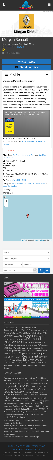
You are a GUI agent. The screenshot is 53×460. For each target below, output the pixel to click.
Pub (11, 356)
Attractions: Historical (25, 381)
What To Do (34, 409)
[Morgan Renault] (27, 216)
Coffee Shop (40, 336)
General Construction (22, 398)
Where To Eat (17, 453)
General (11, 398)
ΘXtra (23, 417)
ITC (39, 345)
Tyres (13, 363)
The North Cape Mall (22, 409)
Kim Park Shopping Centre (21, 348)
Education (34, 394)
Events (17, 455)
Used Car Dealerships (22, 363)
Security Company (10, 360)
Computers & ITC (32, 389)
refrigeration (17, 357)
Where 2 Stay (30, 453)
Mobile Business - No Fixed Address (28, 351)
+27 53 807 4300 (19, 180)
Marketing (8, 350)
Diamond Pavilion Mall (22, 340)
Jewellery (44, 345)
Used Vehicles (35, 362)
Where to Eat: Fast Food (34, 412)
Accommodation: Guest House (33, 378)
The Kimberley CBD (32, 406)
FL (26, 183)
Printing (6, 357)
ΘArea (15, 417)
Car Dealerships (19, 155)
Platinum (7, 403)
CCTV (17, 336)
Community (21, 389)
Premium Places (17, 403)
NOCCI (13, 400)
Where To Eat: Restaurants (33, 414)
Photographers (44, 401)
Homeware (20, 345)
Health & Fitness (35, 398)
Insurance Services (30, 345)
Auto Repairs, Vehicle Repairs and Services (22, 383)
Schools (43, 356)
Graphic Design (39, 343)
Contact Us (40, 455)
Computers (7, 339)
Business (20, 183)
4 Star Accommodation (12, 328)
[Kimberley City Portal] (25, 8)
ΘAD (14, 183)
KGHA (6, 348)
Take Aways (31, 359)
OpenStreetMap (39, 240)
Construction (15, 339)
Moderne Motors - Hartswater (11, 127)
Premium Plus (29, 403)
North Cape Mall (21, 353)
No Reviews (22, 47)
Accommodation (28, 327)
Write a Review (26, 61)
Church (21, 336)
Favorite (10, 150)
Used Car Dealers (10, 186)
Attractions (15, 381)
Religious (37, 403)
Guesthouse (10, 345)
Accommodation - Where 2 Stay (18, 330)
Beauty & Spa (42, 383)
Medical (7, 401)
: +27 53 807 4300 (12, 53)
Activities (7, 381)
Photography (38, 353)
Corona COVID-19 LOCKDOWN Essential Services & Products (24, 392)
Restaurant (30, 356)
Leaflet (24, 240)
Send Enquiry (29, 67)
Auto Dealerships (38, 381)
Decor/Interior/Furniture (20, 395)
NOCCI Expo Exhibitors (28, 400)
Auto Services (17, 332)
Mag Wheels (38, 348)
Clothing (30, 335)
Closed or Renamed (38, 386)
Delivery (23, 339)
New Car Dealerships (36, 183)
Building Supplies (33, 332)
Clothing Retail (9, 389)
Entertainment (42, 394)
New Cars (31, 155)
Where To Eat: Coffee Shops (16, 412)
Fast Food (29, 342)
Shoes (19, 360)
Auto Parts (37, 330)
